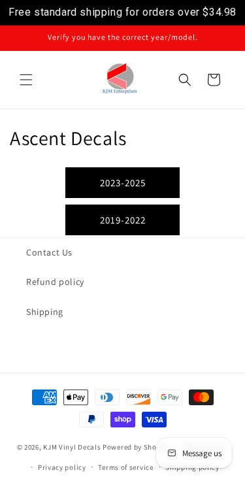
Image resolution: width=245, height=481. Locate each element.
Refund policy (55, 282)
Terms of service (125, 467)
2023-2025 (123, 182)
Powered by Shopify (136, 447)
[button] (26, 79)
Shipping (44, 312)
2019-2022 (123, 220)
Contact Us (49, 252)
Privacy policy (62, 467)
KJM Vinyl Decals (72, 447)
